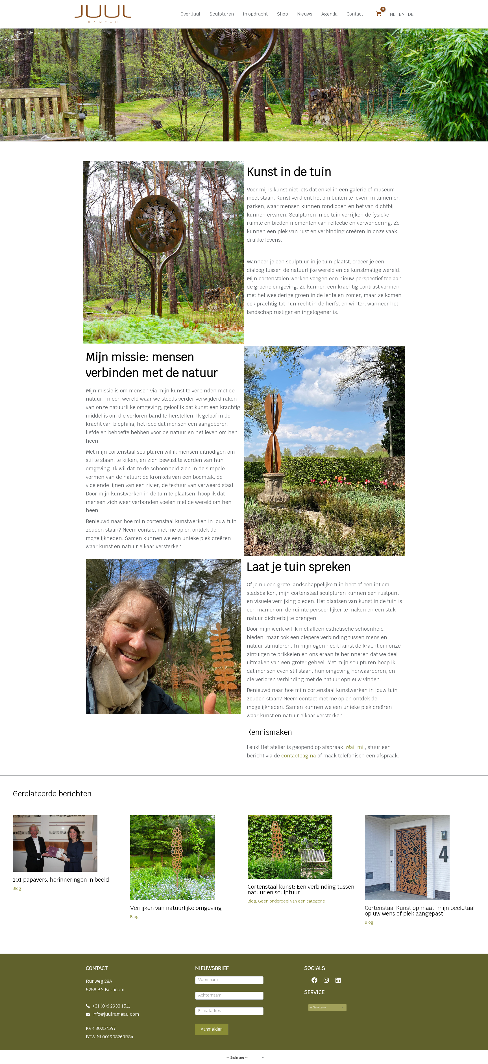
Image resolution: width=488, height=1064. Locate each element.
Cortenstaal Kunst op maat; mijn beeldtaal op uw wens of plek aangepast (420, 910)
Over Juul (190, 14)
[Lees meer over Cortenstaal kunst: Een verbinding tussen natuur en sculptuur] (290, 847)
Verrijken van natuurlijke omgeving (176, 908)
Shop (282, 14)
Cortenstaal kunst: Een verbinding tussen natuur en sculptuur (301, 889)
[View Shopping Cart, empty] (378, 14)
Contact (355, 14)
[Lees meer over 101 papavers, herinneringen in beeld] (55, 843)
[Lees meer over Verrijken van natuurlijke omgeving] (172, 857)
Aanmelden (212, 1029)
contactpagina (298, 755)
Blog (17, 888)
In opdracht (255, 14)
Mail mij (355, 747)
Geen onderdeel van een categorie (291, 901)
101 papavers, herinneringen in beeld (61, 879)
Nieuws (304, 14)
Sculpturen (221, 14)
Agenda (329, 14)
